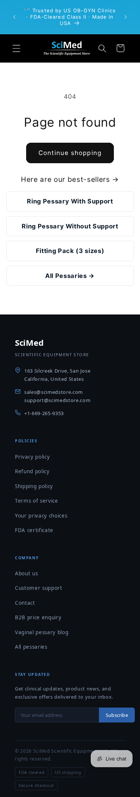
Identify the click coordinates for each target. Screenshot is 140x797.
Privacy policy (32, 456)
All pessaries (31, 646)
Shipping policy (34, 486)
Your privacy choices (41, 515)
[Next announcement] (126, 17)
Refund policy (32, 471)
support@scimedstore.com (57, 400)
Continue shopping (70, 152)
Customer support (38, 588)
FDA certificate (34, 530)
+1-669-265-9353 (44, 413)
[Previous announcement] (14, 17)
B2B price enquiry (38, 617)
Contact (25, 603)
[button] (16, 48)
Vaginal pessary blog (41, 632)
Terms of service (36, 500)
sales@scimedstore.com (53, 392)
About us (26, 573)
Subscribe (117, 715)
